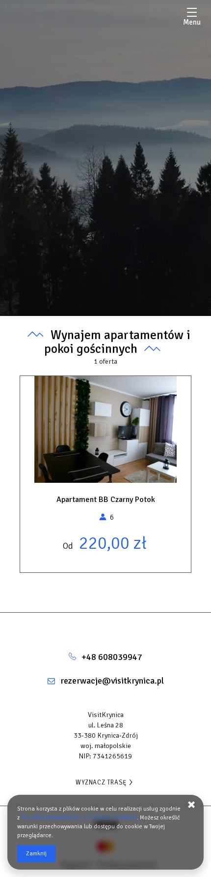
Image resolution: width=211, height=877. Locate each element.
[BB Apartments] (105, 627)
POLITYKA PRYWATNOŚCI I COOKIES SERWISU (79, 817)
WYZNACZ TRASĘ (101, 782)
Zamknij (36, 853)
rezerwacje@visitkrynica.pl (112, 680)
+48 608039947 (111, 657)
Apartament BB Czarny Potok (105, 499)
